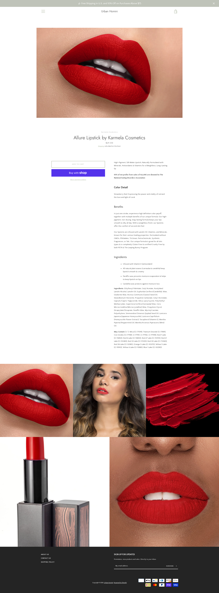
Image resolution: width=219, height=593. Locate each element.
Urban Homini (109, 11)
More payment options (78, 179)
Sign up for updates (124, 554)
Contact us (46, 558)
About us (45, 554)
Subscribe (170, 566)
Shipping (101, 146)
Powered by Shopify (120, 583)
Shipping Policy (48, 562)
